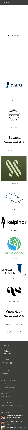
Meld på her (4, 373)
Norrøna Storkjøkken (7, 396)
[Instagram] (7, 363)
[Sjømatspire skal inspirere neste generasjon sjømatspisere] (3, 417)
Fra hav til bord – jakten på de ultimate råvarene (14, 422)
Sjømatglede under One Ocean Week (17, 427)
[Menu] (26, 2)
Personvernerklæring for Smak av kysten (12, 405)
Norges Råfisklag (7, 385)
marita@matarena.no (7, 353)
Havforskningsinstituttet (9, 387)
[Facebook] (3, 363)
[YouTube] (10, 363)
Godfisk (5, 383)
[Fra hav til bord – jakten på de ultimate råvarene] (3, 422)
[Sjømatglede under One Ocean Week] (3, 428)
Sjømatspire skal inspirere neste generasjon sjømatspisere (15, 416)
